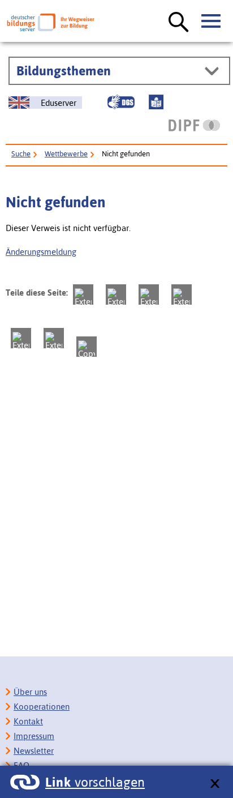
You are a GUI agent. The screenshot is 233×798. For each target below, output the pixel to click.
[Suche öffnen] (178, 22)
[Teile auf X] (149, 294)
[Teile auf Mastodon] (83, 294)
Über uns (30, 692)
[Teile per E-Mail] (54, 338)
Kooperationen (42, 706)
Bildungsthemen (63, 70)
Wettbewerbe (66, 154)
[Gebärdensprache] (121, 101)
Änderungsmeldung (41, 252)
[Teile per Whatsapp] (181, 294)
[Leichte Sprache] (156, 101)
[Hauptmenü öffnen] (211, 21)
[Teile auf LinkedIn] (21, 338)
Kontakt (28, 721)
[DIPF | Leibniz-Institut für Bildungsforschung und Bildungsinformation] (194, 125)
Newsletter (34, 751)
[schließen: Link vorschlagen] (215, 784)
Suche (21, 154)
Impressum (34, 736)
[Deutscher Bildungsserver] (50, 22)
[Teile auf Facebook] (116, 294)
